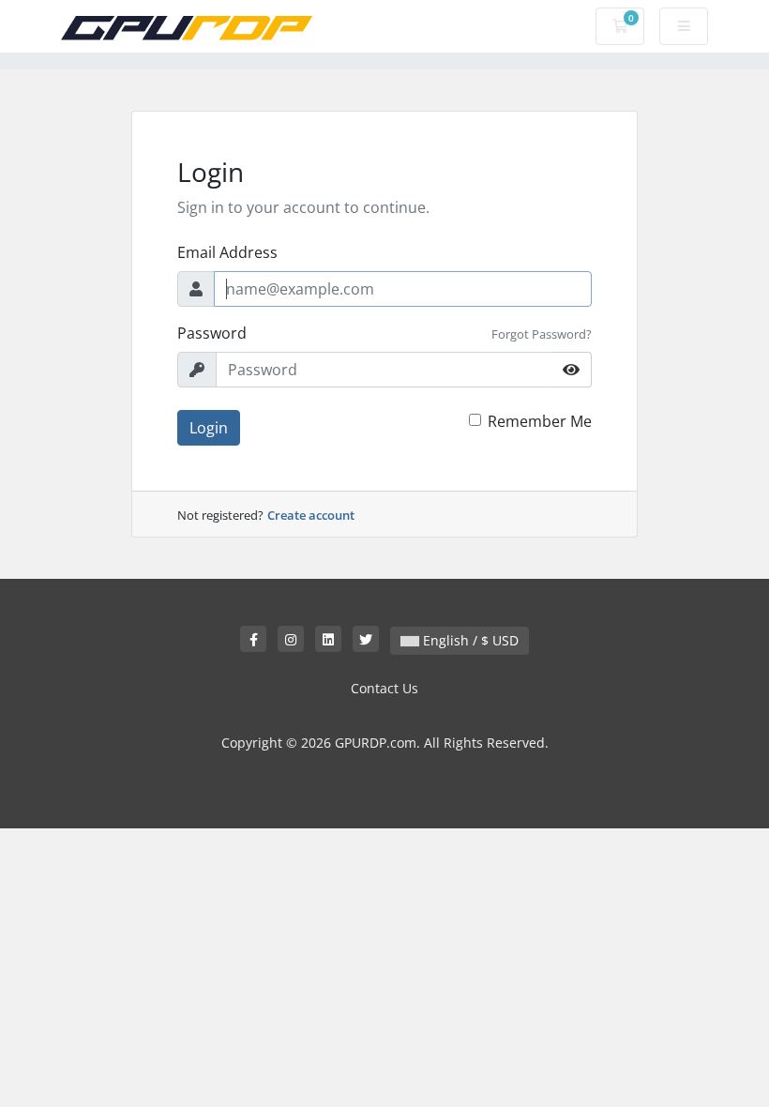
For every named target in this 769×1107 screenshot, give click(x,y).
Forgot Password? (541, 334)
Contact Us (384, 688)
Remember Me (540, 421)
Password (212, 333)
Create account (310, 515)
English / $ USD (469, 640)
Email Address (227, 252)
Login (208, 427)
